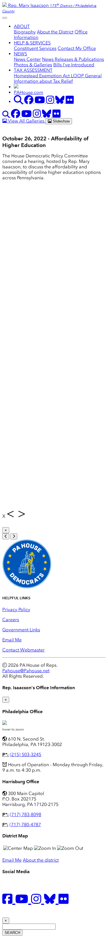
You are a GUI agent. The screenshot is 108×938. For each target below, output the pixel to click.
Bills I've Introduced (73, 64)
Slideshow (61, 121)
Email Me (12, 640)
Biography (25, 32)
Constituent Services (35, 48)
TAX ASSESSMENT (33, 70)
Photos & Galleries (33, 64)
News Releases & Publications (73, 59)
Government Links (21, 629)
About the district (41, 860)
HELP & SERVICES (32, 43)
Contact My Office (77, 48)
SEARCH (12, 933)
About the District (55, 32)
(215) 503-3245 (25, 754)
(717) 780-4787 (25, 824)
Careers (10, 619)
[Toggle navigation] (4, 18)
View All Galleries (26, 121)
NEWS (20, 53)
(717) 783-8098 (25, 814)
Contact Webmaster (23, 650)
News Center (27, 59)
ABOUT (22, 26)
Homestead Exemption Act (42, 75)
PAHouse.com (28, 92)
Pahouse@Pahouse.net (26, 670)
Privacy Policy (16, 609)
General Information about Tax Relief (58, 78)
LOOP (78, 75)
